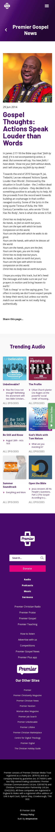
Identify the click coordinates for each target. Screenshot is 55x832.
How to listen (27, 633)
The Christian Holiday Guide (28, 748)
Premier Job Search (27, 716)
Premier (27, 690)
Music (27, 591)
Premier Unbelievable (27, 721)
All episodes (11, 403)
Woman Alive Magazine (27, 711)
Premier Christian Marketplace (27, 732)
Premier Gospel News (27, 651)
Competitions (27, 645)
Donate (27, 568)
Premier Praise (27, 612)
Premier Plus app (27, 657)
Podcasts (27, 585)
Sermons (27, 597)
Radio (27, 579)
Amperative (31, 818)
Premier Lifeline (27, 727)
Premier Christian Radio (28, 606)
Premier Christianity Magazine (27, 695)
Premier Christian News (27, 700)
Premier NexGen (27, 706)
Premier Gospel (27, 618)
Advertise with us (27, 639)
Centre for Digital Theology (27, 737)
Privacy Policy (27, 814)
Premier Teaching (27, 624)
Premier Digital (28, 743)
